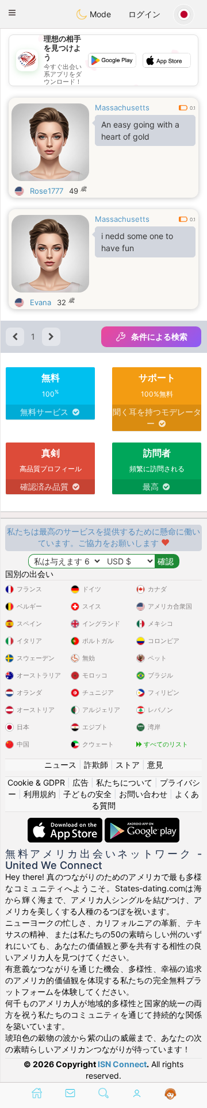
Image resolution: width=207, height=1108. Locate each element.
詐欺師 (96, 765)
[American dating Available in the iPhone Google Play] (142, 823)
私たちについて (124, 782)
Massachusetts (122, 107)
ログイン (144, 14)
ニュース (60, 765)
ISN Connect (122, 1064)
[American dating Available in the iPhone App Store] (66, 823)
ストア (128, 765)
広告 (80, 782)
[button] (12, 12)
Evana (40, 302)
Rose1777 (46, 190)
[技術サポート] (170, 1094)
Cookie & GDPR (36, 782)
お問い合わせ (143, 794)
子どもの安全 (87, 794)
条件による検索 (159, 336)
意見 (155, 765)
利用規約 (40, 794)
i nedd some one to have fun (137, 242)
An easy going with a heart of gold (140, 130)
